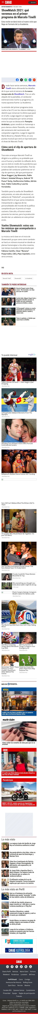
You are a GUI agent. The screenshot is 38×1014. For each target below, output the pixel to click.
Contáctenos (30, 990)
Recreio (20, 985)
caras (19, 750)
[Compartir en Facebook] (17, 79)
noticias (19, 689)
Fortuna (33, 971)
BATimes (32, 974)
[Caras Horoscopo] (19, 952)
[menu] (2, 2)
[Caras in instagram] (7, 966)
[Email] (34, 79)
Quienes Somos (18, 990)
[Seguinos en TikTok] (21, 966)
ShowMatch (19, 94)
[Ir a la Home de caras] (8, 3)
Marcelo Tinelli (7, 278)
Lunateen (24, 974)
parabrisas (19, 780)
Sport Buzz (12, 985)
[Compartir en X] (21, 79)
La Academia (28, 278)
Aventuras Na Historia (13, 982)
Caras (21, 979)
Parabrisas (15, 974)
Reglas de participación (27, 993)
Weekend (6, 974)
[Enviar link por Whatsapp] (25, 79)
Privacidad (6, 993)
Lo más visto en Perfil (13, 889)
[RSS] (26, 966)
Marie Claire (24, 971)
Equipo (14, 993)
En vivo (33, 2)
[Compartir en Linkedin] (30, 79)
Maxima (27, 985)
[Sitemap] (30, 966)
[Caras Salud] (19, 943)
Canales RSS (7, 990)
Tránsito (19, 996)
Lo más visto (8, 839)
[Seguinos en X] (16, 966)
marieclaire (19, 720)
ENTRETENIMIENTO (6, 7)
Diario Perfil (6, 971)
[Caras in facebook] (12, 966)
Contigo (27, 979)
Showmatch (18, 278)
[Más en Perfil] (12, 684)
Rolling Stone (27, 982)
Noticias (15, 971)
